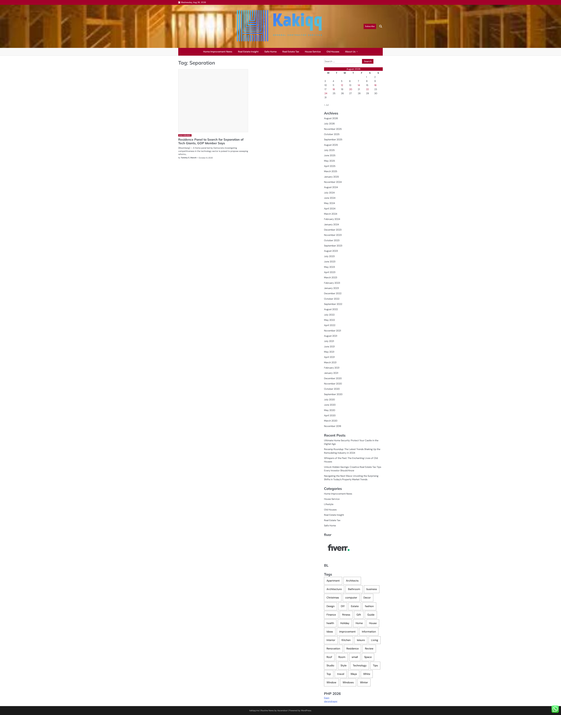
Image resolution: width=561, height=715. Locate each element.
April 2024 (329, 208)
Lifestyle (328, 504)
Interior (331, 640)
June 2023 (329, 261)
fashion (369, 606)
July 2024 (329, 192)
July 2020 (329, 399)
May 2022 (329, 320)
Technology (360, 665)
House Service (313, 51)
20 (350, 89)
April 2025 (329, 166)
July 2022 (329, 314)
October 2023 (332, 240)
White (366, 674)
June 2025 (329, 155)
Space (368, 657)
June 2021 (329, 346)
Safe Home (270, 51)
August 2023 (331, 250)
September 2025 (333, 139)
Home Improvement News (217, 51)
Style (344, 665)
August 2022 (331, 309)
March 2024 (330, 213)
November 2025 (333, 129)
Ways (353, 674)
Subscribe (370, 26)
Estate (355, 606)
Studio (330, 665)
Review (369, 648)
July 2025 (329, 150)
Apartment (333, 580)
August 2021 (330, 335)
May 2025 (329, 160)
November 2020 (333, 383)
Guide (370, 614)
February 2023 (332, 282)
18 (334, 89)
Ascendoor (282, 710)
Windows (348, 682)
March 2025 (330, 171)
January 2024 (331, 224)
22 (367, 89)
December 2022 (332, 293)
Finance (331, 614)
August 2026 (331, 118)
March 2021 (330, 362)
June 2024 (329, 197)
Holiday (344, 623)
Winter (364, 682)
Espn (326, 697)
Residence (352, 648)
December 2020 (333, 378)
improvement (347, 631)
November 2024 (333, 182)
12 (342, 85)
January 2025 (331, 176)
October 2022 (331, 298)
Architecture (334, 589)
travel (340, 674)
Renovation (333, 648)
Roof (329, 657)
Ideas (330, 631)
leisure (361, 640)
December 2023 (333, 229)
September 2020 (333, 394)
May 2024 (329, 203)
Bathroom (354, 589)
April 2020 (330, 415)
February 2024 (332, 219)
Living (374, 640)
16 (375, 85)
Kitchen (346, 640)
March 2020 (330, 420)
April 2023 (329, 272)
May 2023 (329, 267)
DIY (343, 606)
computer (351, 597)
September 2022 (333, 304)
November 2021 (332, 330)
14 (359, 85)
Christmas (333, 597)
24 (325, 93)
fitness (346, 614)
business (371, 589)
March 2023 (330, 277)
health (330, 623)
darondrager (330, 701)
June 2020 (330, 404)
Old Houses (333, 51)
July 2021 (329, 341)
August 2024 (331, 187)
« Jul (326, 104)
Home (359, 623)
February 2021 (331, 367)
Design (331, 606)
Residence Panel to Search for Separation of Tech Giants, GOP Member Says (211, 141)
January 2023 (331, 288)
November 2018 (332, 426)
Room (341, 657)
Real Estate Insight (248, 51)
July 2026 (329, 123)
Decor (367, 597)
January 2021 (331, 373)
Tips (375, 665)
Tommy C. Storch (188, 157)
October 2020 (332, 388)
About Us (350, 51)
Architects (352, 580)
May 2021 (329, 351)
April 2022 (329, 325)
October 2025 (332, 134)
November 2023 (333, 235)
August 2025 (331, 144)
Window (331, 682)
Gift (358, 614)
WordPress (306, 710)
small (355, 657)
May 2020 (329, 410)
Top (329, 674)
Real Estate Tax (290, 51)
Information (369, 631)
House (373, 623)
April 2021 (329, 357)
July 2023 (329, 256)
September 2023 (333, 245)
